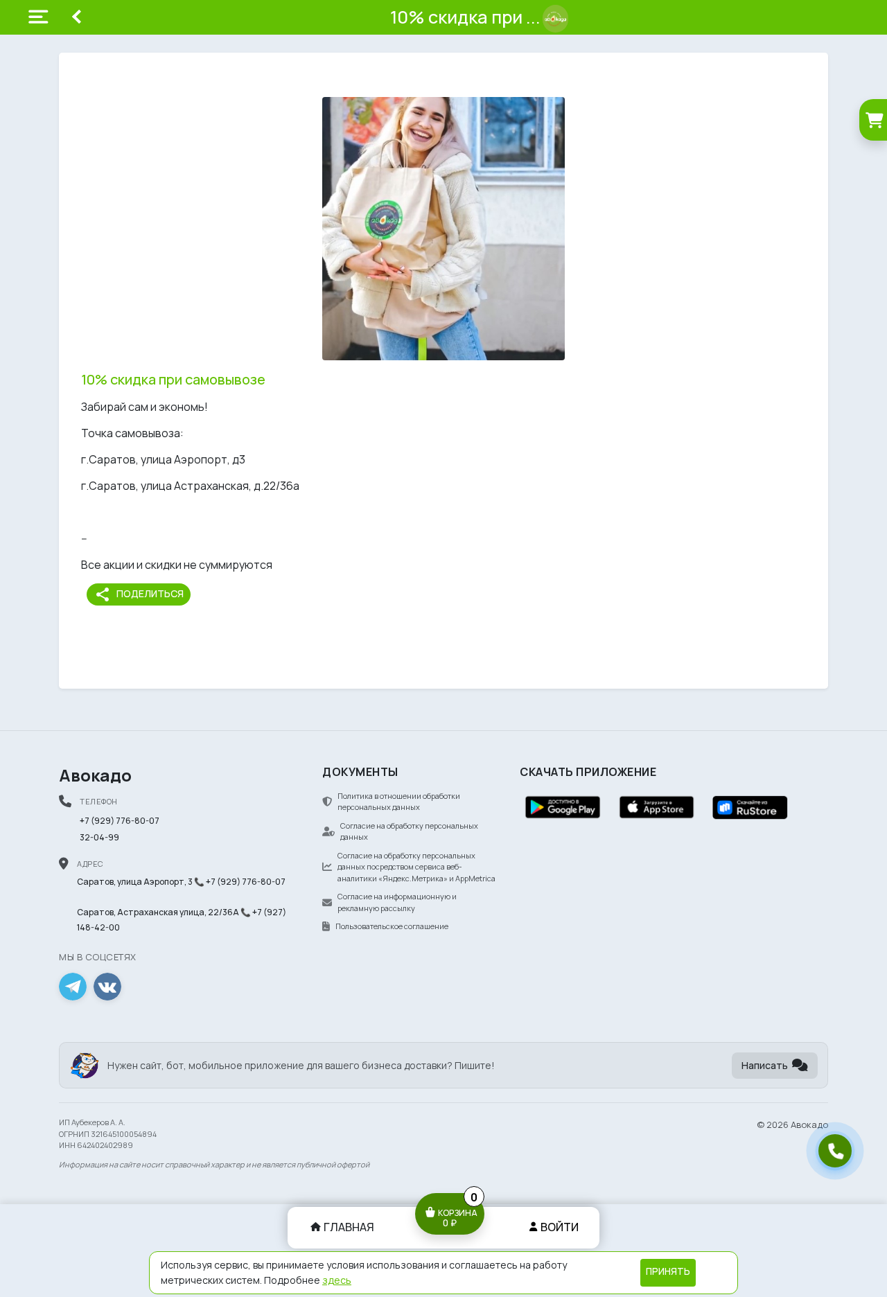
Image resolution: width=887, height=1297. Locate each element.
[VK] (107, 986)
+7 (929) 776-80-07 (119, 821)
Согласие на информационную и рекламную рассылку (397, 902)
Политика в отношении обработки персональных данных (398, 802)
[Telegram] (73, 986)
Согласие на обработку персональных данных (409, 831)
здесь (336, 1280)
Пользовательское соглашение (391, 926)
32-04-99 (99, 837)
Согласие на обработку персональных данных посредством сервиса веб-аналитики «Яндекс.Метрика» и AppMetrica (416, 866)
